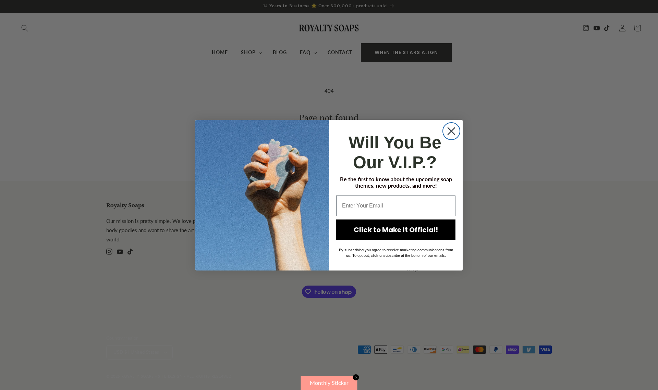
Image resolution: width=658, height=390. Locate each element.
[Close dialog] (451, 131)
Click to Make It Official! (396, 230)
